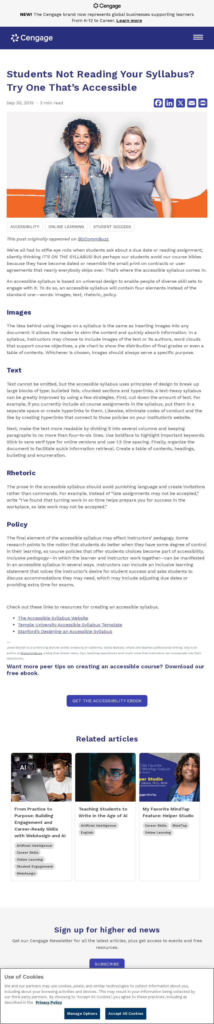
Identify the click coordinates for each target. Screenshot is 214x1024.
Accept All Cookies (125, 1013)
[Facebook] (158, 103)
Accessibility (24, 226)
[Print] (202, 103)
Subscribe (107, 964)
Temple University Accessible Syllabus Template (70, 624)
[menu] (198, 37)
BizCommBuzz (93, 239)
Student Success (112, 226)
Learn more (129, 20)
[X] (180, 103)
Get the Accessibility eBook (107, 700)
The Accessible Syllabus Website (53, 618)
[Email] (191, 103)
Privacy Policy (49, 1002)
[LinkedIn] (169, 103)
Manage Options (82, 1013)
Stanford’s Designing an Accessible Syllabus (65, 631)
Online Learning (66, 226)
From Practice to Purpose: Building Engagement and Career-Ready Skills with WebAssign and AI (40, 822)
